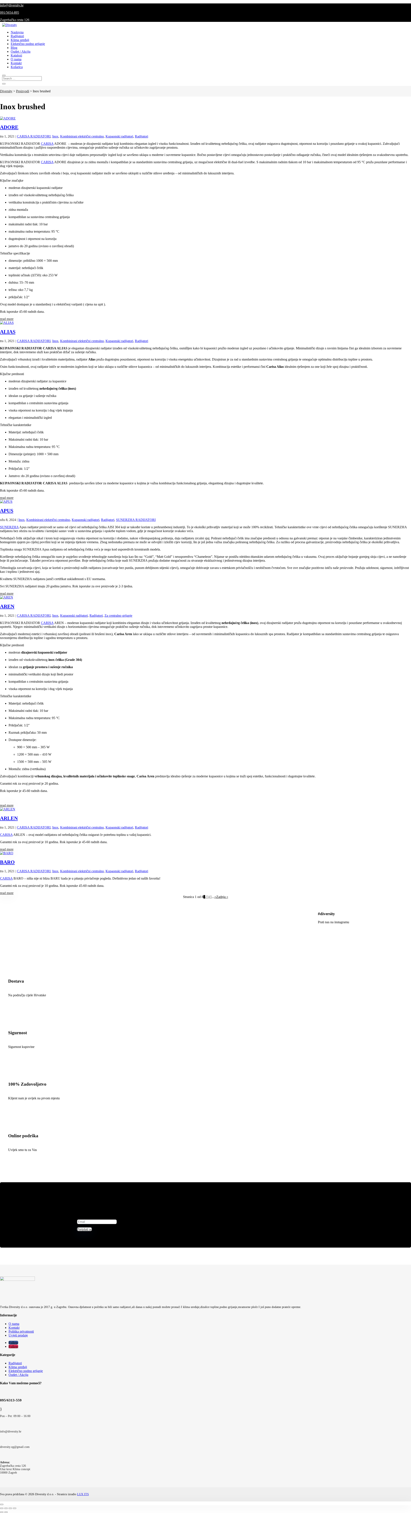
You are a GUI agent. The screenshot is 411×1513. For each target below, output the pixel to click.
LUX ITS (83, 1494)
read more (6, 319)
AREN (7, 606)
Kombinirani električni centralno (82, 136)
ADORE (9, 127)
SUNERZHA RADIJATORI (136, 520)
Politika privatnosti (21, 1331)
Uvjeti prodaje (18, 1335)
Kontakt (16, 63)
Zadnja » (222, 897)
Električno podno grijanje (28, 44)
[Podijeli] (6, 1508)
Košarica (17, 67)
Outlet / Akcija (20, 51)
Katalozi (16, 55)
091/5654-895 (9, 12)
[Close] (1, 1504)
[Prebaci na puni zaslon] (10, 1508)
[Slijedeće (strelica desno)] (6, 1512)
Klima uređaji (20, 40)
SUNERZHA (9, 527)
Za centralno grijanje (118, 615)
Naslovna (17, 32)
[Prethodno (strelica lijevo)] (1, 1512)
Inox (55, 136)
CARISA (47, 143)
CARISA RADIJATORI (34, 136)
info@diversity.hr (12, 5)
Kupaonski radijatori (119, 136)
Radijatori (17, 36)
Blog (14, 47)
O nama (16, 59)
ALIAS (7, 332)
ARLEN (9, 818)
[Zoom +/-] (14, 1508)
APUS (6, 510)
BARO (7, 862)
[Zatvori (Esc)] (1, 1508)
